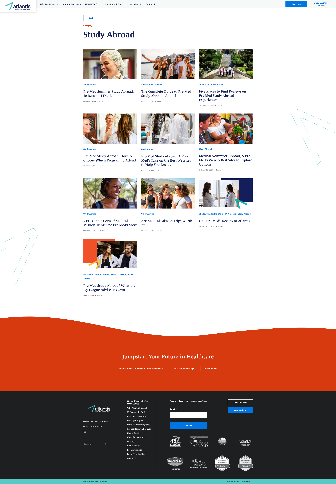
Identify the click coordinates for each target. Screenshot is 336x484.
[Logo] (18, 6)
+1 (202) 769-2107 (95, 426)
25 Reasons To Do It (136, 412)
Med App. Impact (135, 420)
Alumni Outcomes (72, 4)
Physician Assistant (136, 437)
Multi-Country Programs (138, 425)
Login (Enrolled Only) (137, 454)
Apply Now (296, 4)
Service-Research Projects (139, 429)
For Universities (134, 450)
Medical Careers (118, 274)
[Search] (106, 444)
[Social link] (84, 432)
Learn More (133, 4)
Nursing (131, 441)
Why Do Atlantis (48, 4)
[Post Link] (110, 77)
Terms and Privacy (233, 481)
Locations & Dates (114, 4)
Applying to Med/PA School (224, 214)
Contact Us (151, 4)
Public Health (133, 446)
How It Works (92, 4)
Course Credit (133, 433)
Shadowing (204, 84)
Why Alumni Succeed (137, 408)
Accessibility (246, 481)
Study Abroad (89, 84)
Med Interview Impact (137, 416)
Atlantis (158, 84)
